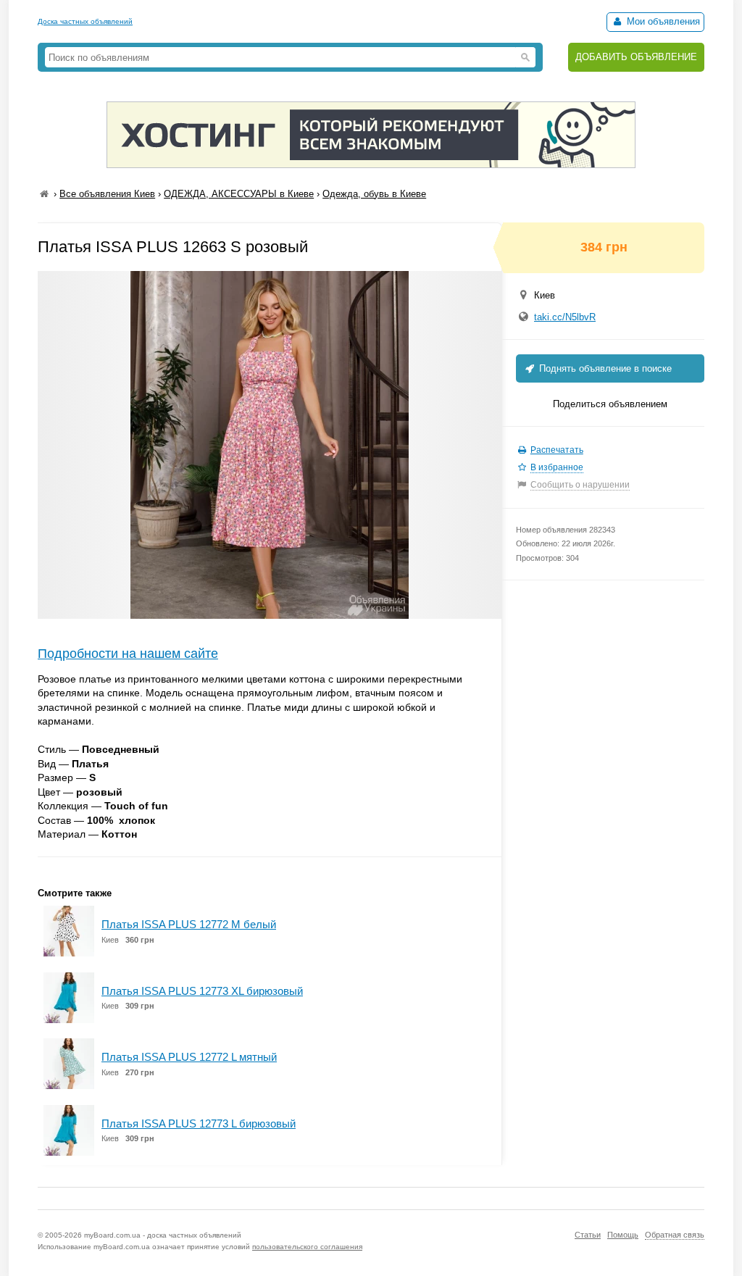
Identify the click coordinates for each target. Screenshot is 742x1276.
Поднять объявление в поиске (604, 368)
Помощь (622, 1234)
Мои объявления (662, 21)
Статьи (588, 1234)
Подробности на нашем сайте (128, 653)
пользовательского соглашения (307, 1247)
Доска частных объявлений (85, 21)
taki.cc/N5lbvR (565, 317)
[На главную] (44, 193)
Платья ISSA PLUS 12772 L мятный (189, 1057)
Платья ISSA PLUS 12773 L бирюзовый (198, 1123)
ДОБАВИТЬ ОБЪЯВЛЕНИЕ (636, 56)
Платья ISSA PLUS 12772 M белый (188, 924)
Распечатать (556, 450)
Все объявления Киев (107, 193)
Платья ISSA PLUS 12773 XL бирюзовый (202, 991)
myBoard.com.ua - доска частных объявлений (162, 1235)
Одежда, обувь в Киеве (374, 193)
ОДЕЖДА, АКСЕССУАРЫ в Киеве (239, 193)
